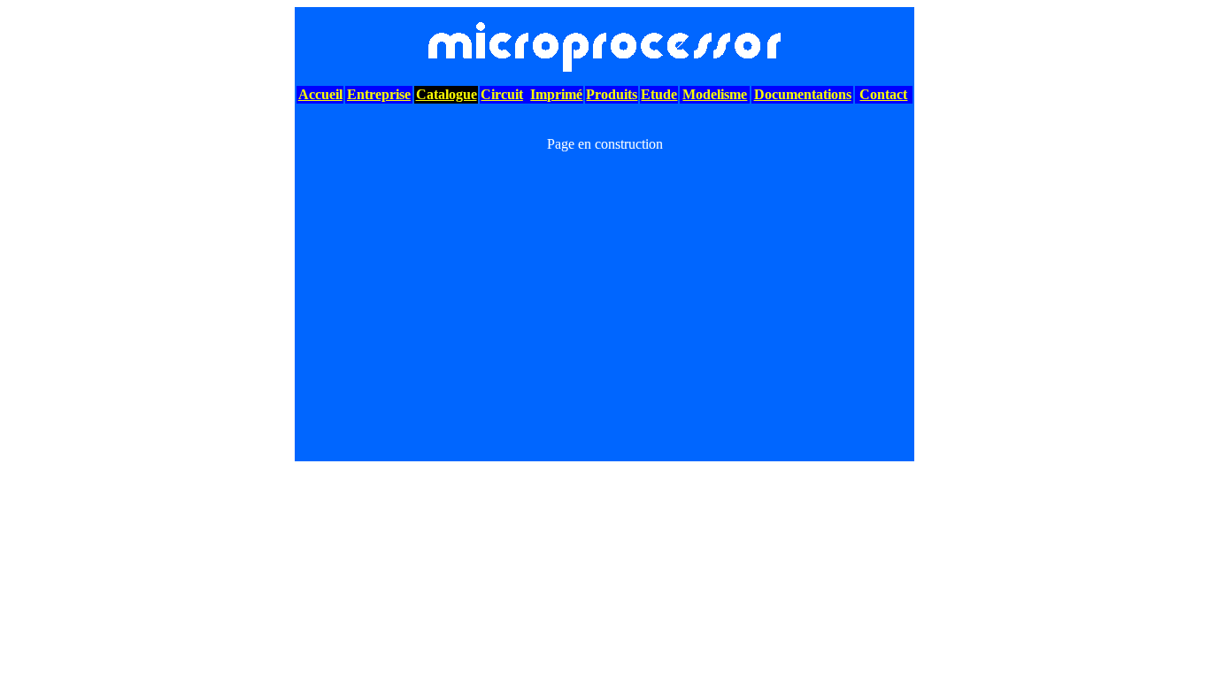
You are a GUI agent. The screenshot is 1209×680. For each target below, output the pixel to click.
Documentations (802, 94)
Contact (883, 94)
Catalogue (446, 94)
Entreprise (379, 94)
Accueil (320, 94)
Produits (611, 94)
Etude (659, 94)
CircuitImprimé (531, 94)
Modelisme (714, 94)
